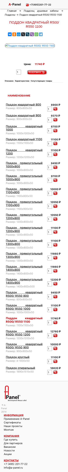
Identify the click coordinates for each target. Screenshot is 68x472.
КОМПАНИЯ (11, 436)
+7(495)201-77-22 (40, 4)
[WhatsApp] (36, 34)
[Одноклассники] (14, 34)
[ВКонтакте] (10, 34)
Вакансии (10, 446)
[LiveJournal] (27, 34)
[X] (23, 34)
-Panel (14, 4)
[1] (37, 72)
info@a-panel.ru (13, 467)
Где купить (11, 439)
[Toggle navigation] (3, 4)
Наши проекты (13, 426)
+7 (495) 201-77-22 (16, 464)
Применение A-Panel (17, 418)
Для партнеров (13, 443)
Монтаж (9, 429)
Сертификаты (12, 422)
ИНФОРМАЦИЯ (13, 415)
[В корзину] (55, 109)
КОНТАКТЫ (11, 460)
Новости (9, 450)
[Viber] (32, 34)
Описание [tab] (9, 81)
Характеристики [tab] (22, 81)
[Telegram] (41, 34)
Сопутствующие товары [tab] (41, 81)
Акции (8, 454)
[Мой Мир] (19, 34)
